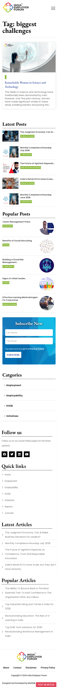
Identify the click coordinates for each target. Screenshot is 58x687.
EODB (9, 405)
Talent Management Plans (16, 221)
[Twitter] (12, 454)
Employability (14, 395)
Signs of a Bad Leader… (14, 278)
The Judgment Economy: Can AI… (37, 132)
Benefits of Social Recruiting (17, 240)
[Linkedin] (19, 454)
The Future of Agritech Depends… (37, 163)
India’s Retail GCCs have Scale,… (37, 179)
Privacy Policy (37, 349)
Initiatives (12, 416)
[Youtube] (27, 454)
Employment (13, 385)
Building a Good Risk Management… (13, 261)
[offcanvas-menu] (53, 8)
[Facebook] (4, 454)
